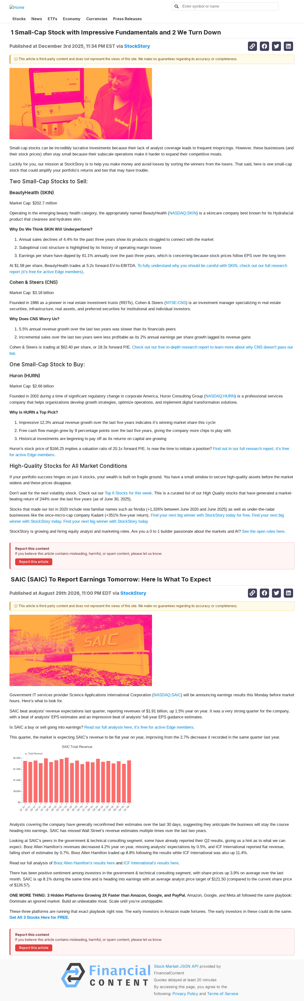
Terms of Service (222, 993)
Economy (72, 18)
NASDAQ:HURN (220, 396)
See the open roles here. (263, 531)
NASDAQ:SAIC (167, 695)
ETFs (52, 18)
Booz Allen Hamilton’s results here (84, 863)
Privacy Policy (185, 993)
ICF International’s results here (151, 863)
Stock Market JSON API (176, 966)
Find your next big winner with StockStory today (105, 521)
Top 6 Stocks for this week (128, 493)
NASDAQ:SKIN (182, 213)
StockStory (137, 46)
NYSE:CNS (176, 302)
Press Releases (127, 18)
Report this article (33, 562)
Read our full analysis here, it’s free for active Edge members (138, 727)
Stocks (19, 18)
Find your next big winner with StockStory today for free (200, 515)
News (36, 18)
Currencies (96, 18)
